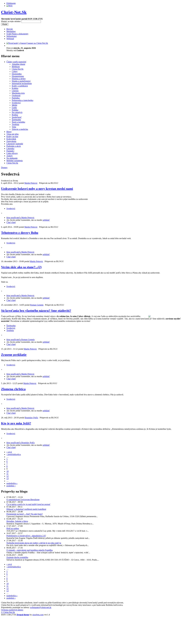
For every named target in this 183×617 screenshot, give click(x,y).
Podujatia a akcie (13, 146)
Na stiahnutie (12, 158)
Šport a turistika (18, 122)
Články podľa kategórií (16, 62)
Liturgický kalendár (14, 144)
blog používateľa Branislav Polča (20, 442)
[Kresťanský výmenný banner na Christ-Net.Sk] (27, 43)
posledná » (11, 486)
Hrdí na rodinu (12, 528)
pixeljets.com (38, 615)
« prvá (9, 452)
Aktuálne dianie (18, 64)
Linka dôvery (12, 153)
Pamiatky (10, 151)
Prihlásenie (11, 3)
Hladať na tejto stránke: (11, 21)
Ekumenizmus (18, 76)
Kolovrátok (11, 139)
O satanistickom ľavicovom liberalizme (23, 499)
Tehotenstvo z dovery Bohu (19, 232)
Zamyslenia (11, 141)
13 (7, 478)
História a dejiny (19, 79)
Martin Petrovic (31, 183)
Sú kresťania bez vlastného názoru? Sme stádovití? (36, 310)
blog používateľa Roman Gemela (20, 339)
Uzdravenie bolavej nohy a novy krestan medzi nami (37, 188)
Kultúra (15, 88)
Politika (15, 110)
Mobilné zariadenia (14, 160)
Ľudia (14, 107)
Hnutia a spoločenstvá (21, 81)
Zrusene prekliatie (14, 354)
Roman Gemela (36, 305)
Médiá (14, 105)
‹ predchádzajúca (13, 454)
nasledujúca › (12, 483)
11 (7, 474)
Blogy (9, 132)
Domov (4, 167)
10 (7, 471)
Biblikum (16, 66)
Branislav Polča (31, 417)
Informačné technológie (22, 83)
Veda (14, 127)
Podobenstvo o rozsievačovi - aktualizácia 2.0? (26, 536)
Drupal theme (23, 615)
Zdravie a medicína (20, 129)
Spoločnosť (17, 117)
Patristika (16, 98)
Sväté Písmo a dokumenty (17, 34)
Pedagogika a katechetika (22, 100)
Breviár (9, 29)
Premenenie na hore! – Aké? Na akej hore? (24, 514)
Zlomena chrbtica (13, 389)
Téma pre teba (12, 134)
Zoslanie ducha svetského (17, 557)
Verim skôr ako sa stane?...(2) (21, 267)
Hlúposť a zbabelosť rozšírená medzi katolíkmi (26, 509)
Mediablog (11, 31)
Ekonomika (17, 74)
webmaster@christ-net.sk (40, 607)
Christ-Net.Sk (14, 12)
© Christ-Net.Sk (8, 612)
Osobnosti (16, 95)
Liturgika (10, 148)
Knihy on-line (12, 136)
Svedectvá (16, 103)
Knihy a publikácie (20, 86)
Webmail (10, 38)
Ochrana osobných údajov (12, 610)
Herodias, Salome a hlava (17, 521)
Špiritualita (16, 119)
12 (7, 476)
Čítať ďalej (11, 222)
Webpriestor (11, 36)
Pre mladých (17, 112)
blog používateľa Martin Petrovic (20, 217)
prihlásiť (46, 220)
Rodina (15, 115)
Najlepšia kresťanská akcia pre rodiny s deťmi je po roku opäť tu (33, 543)
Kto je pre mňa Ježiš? (16, 423)
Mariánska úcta (18, 93)
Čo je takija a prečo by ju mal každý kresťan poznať (28, 504)
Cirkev (15, 71)
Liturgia (15, 91)
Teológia (15, 124)
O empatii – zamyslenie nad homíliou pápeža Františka (29, 550)
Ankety (9, 156)
